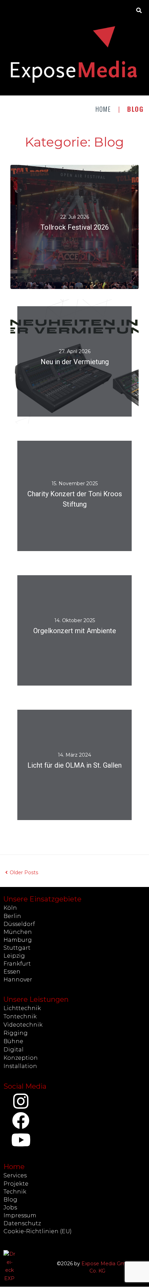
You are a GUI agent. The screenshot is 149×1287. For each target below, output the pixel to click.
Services (15, 1175)
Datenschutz (22, 1223)
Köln (10, 908)
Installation (20, 1066)
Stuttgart (16, 948)
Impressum (19, 1215)
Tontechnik (20, 1016)
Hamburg (17, 940)
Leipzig (14, 955)
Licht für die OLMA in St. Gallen (74, 765)
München (17, 932)
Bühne (13, 1041)
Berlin (12, 916)
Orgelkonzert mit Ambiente (74, 631)
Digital (13, 1049)
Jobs (10, 1207)
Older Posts (21, 872)
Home (103, 108)
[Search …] (139, 10)
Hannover (17, 979)
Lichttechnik (22, 1008)
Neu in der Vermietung (75, 362)
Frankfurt (17, 963)
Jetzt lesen (74, 240)
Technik (14, 1191)
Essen (11, 971)
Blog (10, 1199)
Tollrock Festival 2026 (75, 227)
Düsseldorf (19, 924)
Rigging (15, 1033)
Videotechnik (23, 1024)
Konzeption (20, 1058)
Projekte (15, 1183)
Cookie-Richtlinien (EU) (37, 1231)
